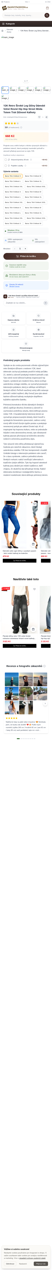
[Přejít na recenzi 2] (21, 738)
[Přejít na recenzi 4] (25, 738)
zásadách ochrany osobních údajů (32, 1258)
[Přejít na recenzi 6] (28, 738)
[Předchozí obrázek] (4, 60)
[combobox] (26, 15)
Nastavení (23, 1264)
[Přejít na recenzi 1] (18, 738)
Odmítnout (10, 1264)
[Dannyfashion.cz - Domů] (15, 8)
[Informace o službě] (31, 160)
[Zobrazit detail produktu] (33, 544)
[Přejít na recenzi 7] (30, 738)
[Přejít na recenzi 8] (32, 738)
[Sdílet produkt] (46, 117)
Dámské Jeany (10, 31)
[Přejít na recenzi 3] (23, 738)
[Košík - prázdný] (47, 8)
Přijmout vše (41, 1264)
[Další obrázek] (47, 60)
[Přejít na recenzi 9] (34, 738)
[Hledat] (47, 15)
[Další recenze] (45, 703)
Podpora (7, 2)
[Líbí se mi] (39, 117)
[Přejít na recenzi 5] (26, 738)
